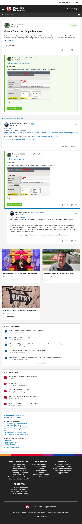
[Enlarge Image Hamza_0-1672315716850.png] (28, 85)
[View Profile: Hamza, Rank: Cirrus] (7, 25)
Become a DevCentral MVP (19, 479)
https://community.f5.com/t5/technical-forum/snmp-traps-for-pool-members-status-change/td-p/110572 (41, 133)
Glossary (41, 469)
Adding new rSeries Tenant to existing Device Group (27, 350)
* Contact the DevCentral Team (15, 433)
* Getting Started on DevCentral (15, 423)
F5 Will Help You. (15, 415)
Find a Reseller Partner (19, 487)
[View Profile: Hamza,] (9, 59)
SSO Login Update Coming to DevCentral (20, 310)
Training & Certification (41, 477)
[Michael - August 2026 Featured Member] (21, 260)
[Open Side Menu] (3, 8)
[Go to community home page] (15, 8)
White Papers (41, 467)
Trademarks (16, 513)
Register (70, 9)
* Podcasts (8, 440)
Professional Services (63, 467)
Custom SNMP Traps (16, 383)
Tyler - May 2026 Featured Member (21, 390)
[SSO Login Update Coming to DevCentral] (21, 297)
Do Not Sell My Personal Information (58, 513)
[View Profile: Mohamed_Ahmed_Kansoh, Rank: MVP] (6, 124)
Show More (10, 40)
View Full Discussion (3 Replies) (13, 118)
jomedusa (22, 353)
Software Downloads (63, 471)
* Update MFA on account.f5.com (16, 435)
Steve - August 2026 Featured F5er (59, 274)
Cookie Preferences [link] (41, 516)
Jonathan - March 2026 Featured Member (23, 396)
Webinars (40, 473)
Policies (24, 513)
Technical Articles (19, 469)
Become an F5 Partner (19, 491)
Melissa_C (22, 392)
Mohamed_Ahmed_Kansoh (20, 63)
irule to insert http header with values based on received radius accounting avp (37, 344)
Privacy (30, 513)
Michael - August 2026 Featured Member (20, 274)
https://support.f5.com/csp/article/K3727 (49, 136)
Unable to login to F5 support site (21, 337)
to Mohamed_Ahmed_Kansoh (27, 58)
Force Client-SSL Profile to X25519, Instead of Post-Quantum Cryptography (35, 357)
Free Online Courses (41, 475)
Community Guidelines (19, 473)
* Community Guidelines (12, 425)
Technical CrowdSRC (19, 471)
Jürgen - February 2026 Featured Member (23, 403)
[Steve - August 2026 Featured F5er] (61, 260)
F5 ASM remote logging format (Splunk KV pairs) (26, 331)
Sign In (76, 9)
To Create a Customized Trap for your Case (20, 139)
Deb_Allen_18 (22, 385)
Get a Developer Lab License (19, 477)
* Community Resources (12, 431)
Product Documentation (41, 465)
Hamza (13, 24)
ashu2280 (21, 339)
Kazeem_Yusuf (23, 346)
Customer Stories (41, 471)
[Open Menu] (78, 14)
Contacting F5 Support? (12, 417)
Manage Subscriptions (63, 465)
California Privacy (39, 513)
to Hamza (43, 212)
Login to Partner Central (19, 493)
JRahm (20, 379)
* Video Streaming (10, 444)
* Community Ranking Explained (15, 429)
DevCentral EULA (19, 475)
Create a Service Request (62, 469)
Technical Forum (8, 15)
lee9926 (21, 333)
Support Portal (62, 473)
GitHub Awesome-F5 (11, 448)
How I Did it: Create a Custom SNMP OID (23, 377)
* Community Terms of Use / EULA (16, 427)
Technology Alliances (19, 489)
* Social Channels (10, 442)
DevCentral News (8, 277)
